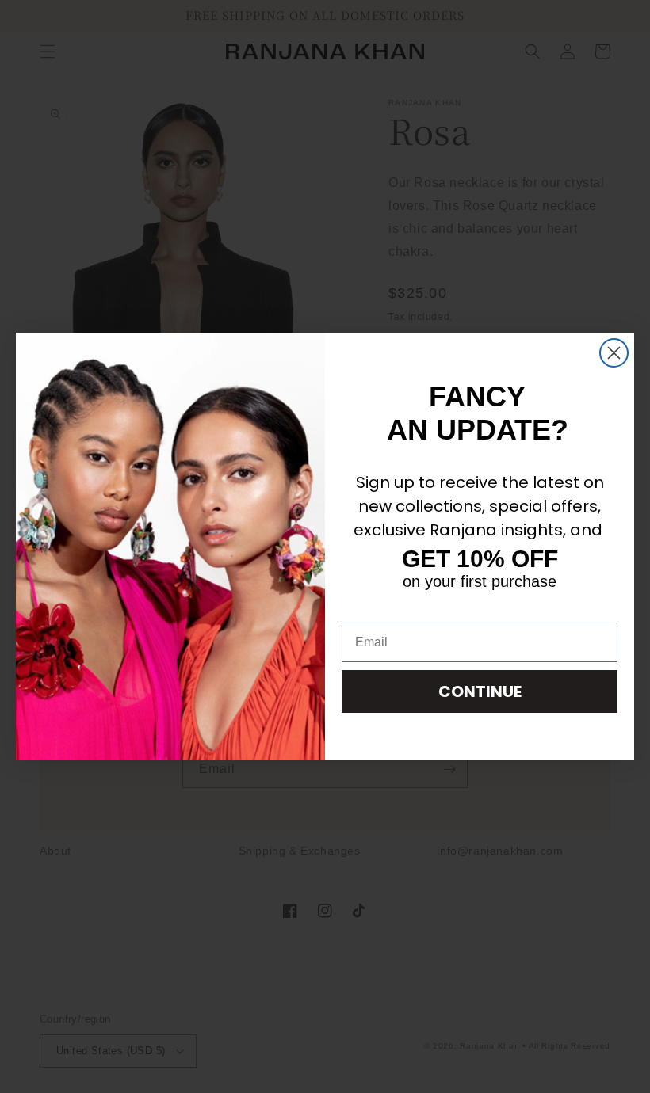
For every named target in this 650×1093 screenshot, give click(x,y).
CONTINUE (480, 691)
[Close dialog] (614, 353)
